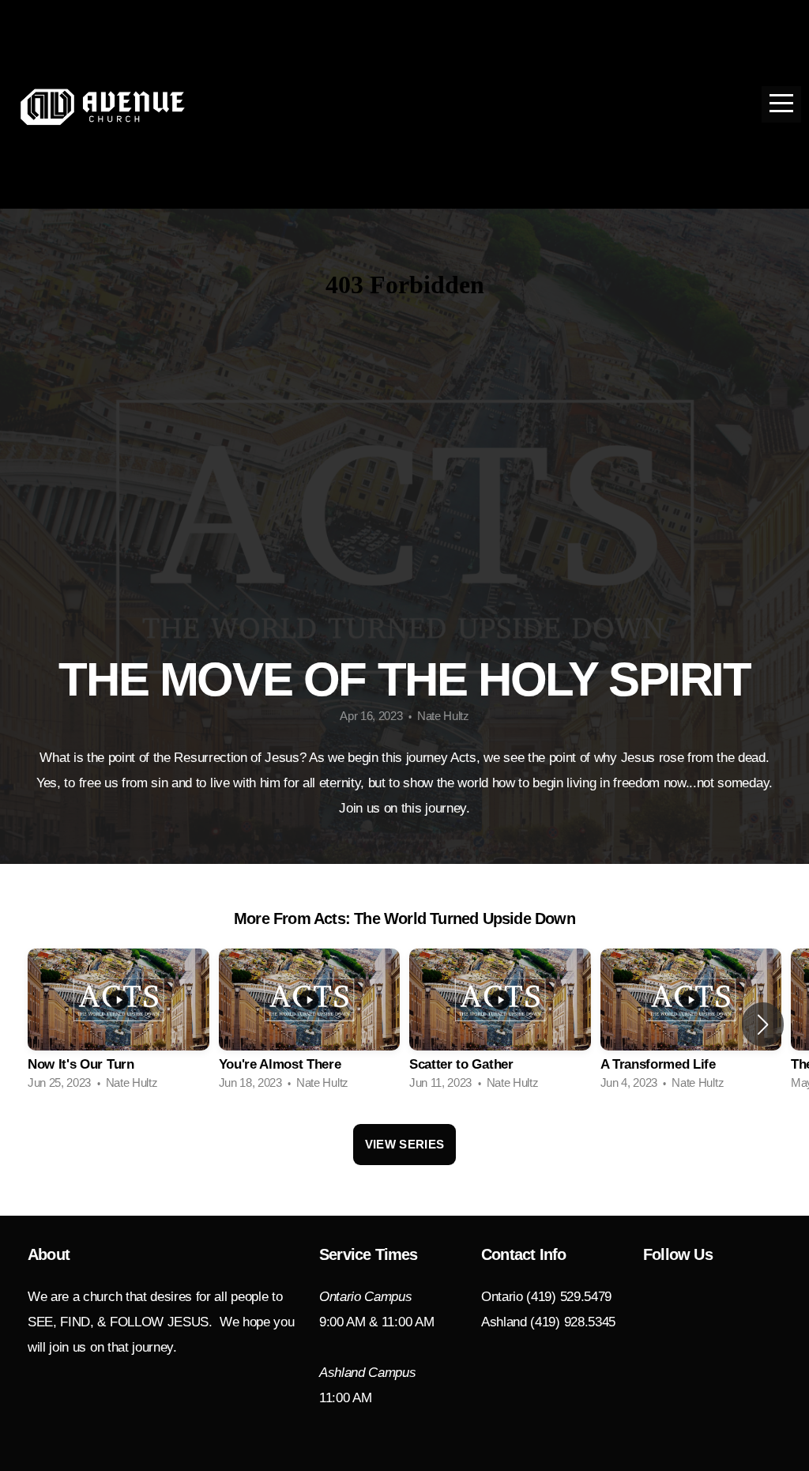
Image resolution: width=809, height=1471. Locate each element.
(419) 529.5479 (568, 1296)
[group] (118, 1024)
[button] (762, 1024)
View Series (404, 1144)
